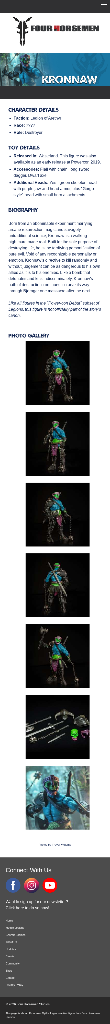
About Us (11, 942)
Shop (9, 970)
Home (9, 920)
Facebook (13, 885)
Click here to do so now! (27, 908)
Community (13, 963)
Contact (10, 977)
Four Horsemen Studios (55, 31)
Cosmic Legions (16, 934)
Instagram (31, 885)
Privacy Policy (14, 984)
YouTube (49, 885)
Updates (11, 949)
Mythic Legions (15, 927)
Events (10, 956)
